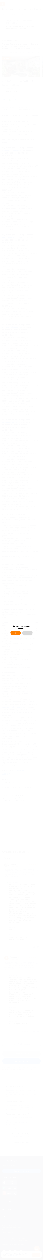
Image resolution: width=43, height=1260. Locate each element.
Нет (27, 633)
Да (16, 633)
